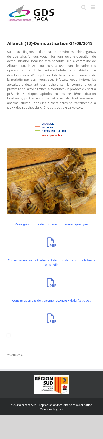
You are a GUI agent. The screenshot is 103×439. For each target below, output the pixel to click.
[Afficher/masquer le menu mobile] (93, 7)
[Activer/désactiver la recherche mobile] (83, 7)
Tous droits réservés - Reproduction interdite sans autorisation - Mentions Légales (51, 407)
